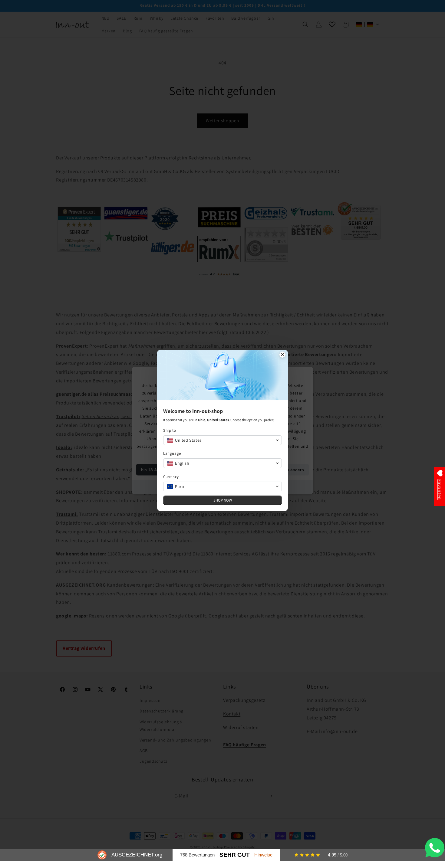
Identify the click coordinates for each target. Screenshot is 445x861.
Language (172, 453)
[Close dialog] (282, 355)
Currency (171, 476)
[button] (222, 440)
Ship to (169, 430)
